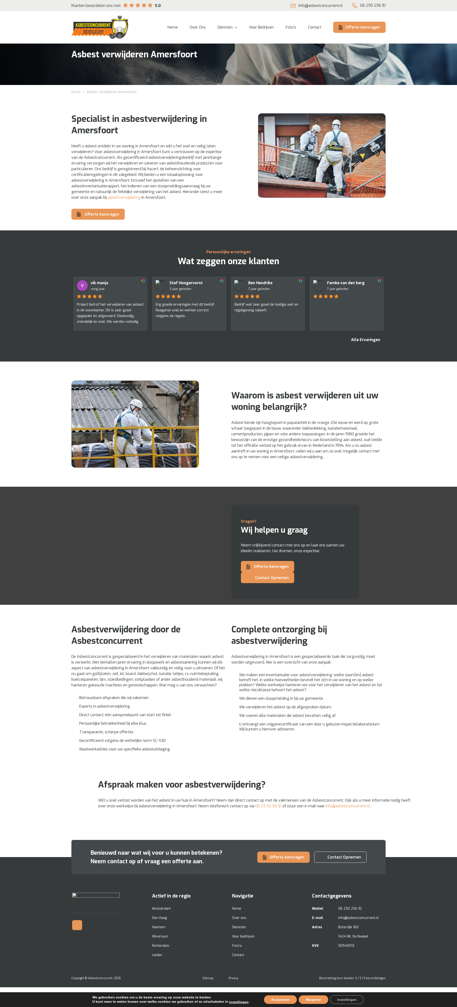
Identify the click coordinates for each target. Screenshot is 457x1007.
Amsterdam (161, 908)
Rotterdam (160, 945)
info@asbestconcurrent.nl (320, 5)
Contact (238, 955)
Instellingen (347, 1000)
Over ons (239, 918)
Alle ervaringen (366, 339)
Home (75, 92)
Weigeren (313, 1000)
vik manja (99, 282)
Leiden (157, 955)
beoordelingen (374, 978)
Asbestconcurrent (100, 978)
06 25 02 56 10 (268, 806)
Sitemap (208, 978)
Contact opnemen (271, 577)
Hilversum (160, 936)
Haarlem (158, 927)
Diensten (239, 927)
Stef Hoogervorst (186, 282)
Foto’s (237, 945)
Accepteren (280, 1000)
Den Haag (159, 918)
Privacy (233, 978)
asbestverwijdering (124, 197)
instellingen (238, 1002)
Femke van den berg (346, 282)
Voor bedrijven (243, 936)
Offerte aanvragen (362, 27)
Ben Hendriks (260, 282)
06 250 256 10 (373, 5)
